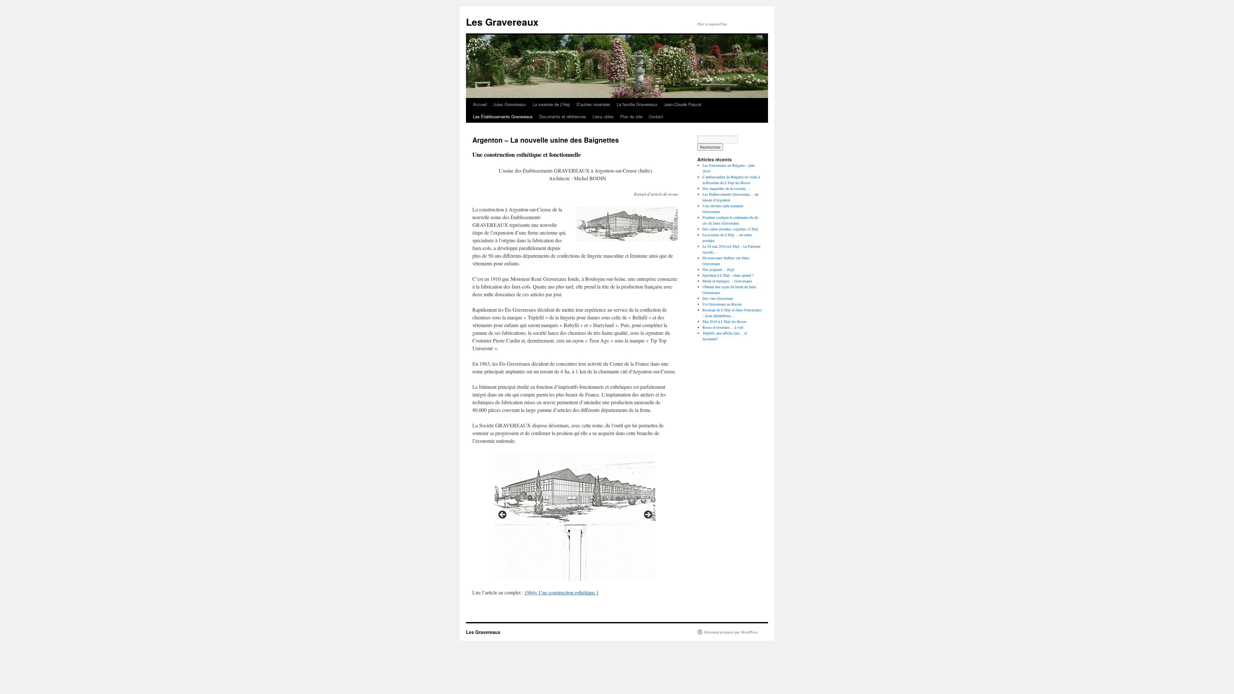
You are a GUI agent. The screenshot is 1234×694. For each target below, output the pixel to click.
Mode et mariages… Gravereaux (727, 280)
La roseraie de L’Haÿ (551, 104)
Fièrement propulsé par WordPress (731, 632)
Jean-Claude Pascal (682, 104)
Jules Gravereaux (509, 104)
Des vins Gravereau (717, 298)
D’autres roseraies (593, 104)
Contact (656, 116)
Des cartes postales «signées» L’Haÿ (730, 228)
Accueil (480, 104)
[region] (575, 516)
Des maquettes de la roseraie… (725, 188)
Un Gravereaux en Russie (722, 304)
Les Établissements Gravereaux (503, 116)
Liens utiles (603, 116)
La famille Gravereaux (637, 104)
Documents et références (562, 116)
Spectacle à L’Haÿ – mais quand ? (728, 275)
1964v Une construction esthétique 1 (561, 592)
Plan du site (631, 116)
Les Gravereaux (502, 22)
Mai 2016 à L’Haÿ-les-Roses (724, 321)
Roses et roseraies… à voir (722, 327)
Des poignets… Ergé (718, 269)
